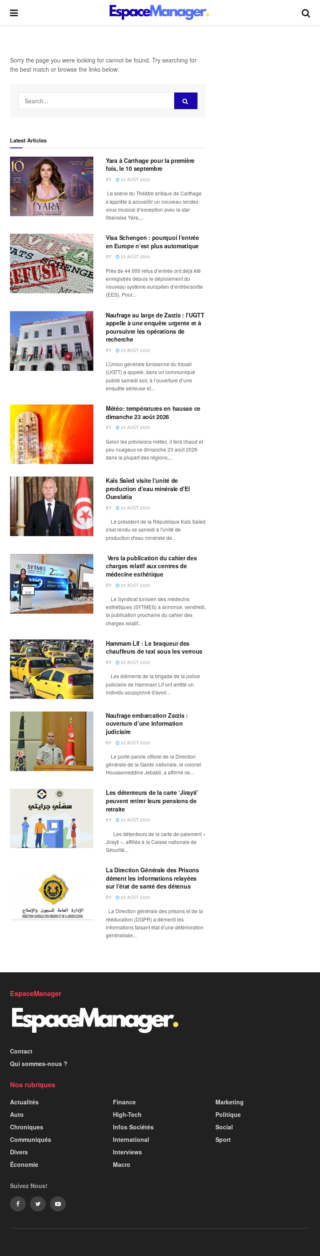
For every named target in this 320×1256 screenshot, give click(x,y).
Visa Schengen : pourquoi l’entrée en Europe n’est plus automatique (152, 241)
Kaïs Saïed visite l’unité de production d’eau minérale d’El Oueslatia (148, 488)
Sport (223, 1139)
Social (224, 1127)
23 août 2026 (135, 179)
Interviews (127, 1152)
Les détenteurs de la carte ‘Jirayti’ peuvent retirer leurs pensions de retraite (152, 800)
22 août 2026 (135, 508)
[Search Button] (186, 100)
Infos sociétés (133, 1127)
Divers (19, 1152)
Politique (228, 1114)
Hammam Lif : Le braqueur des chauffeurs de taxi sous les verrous (154, 647)
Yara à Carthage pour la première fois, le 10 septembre (150, 164)
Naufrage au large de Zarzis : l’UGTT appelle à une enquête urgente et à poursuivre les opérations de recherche (155, 327)
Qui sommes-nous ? (39, 1063)
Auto (17, 1114)
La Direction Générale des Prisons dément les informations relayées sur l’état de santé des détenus (152, 878)
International (131, 1139)
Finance (124, 1102)
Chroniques (26, 1127)
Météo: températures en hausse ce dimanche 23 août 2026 (153, 412)
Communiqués (30, 1139)
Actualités (24, 1102)
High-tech (127, 1114)
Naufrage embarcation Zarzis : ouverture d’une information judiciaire (147, 723)
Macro (121, 1164)
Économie (24, 1164)
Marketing (229, 1102)
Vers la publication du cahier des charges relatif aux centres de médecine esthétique (151, 566)
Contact (21, 1051)
